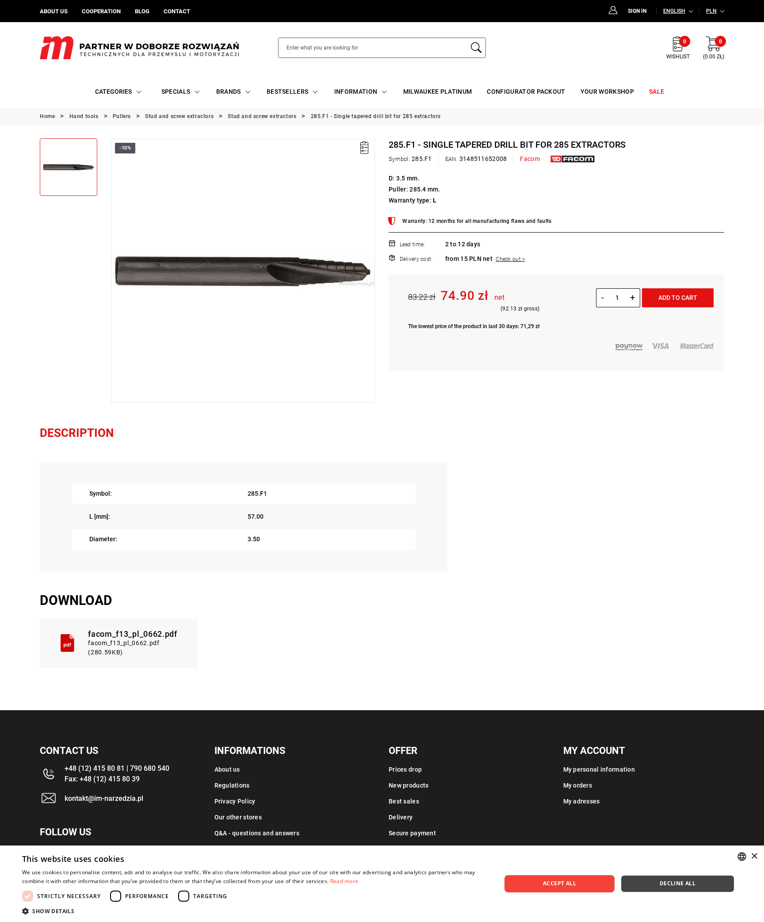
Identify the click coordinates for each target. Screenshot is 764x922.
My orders (577, 785)
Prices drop (405, 769)
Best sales (404, 801)
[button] (117, 270)
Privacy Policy (235, 801)
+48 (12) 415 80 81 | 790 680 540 (117, 768)
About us (227, 769)
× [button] (754, 856)
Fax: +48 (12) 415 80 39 (102, 779)
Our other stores (238, 817)
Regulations (232, 785)
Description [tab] (77, 433)
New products (408, 785)
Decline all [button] (677, 883)
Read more (344, 881)
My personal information (599, 769)
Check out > (510, 259)
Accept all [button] (559, 883)
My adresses (581, 801)
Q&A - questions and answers (257, 833)
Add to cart (677, 297)
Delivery (401, 817)
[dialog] (382, 883)
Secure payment (412, 833)
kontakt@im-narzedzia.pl (104, 798)
